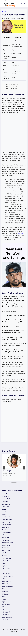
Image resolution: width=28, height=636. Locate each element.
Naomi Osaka (6, 604)
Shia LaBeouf (6, 612)
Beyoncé (20, 233)
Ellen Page (5, 560)
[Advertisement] (14, 132)
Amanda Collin (6, 499)
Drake (3, 596)
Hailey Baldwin (6, 581)
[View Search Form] (25, 3)
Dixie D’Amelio (6, 545)
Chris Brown (5, 530)
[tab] (12, 482)
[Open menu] (21, 3)
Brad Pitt (4, 514)
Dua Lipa (4, 555)
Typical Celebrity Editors (9, 18)
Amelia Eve (5, 501)
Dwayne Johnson (7, 558)
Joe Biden (5, 591)
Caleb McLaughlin (7, 519)
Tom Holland (5, 620)
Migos (3, 602)
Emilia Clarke (5, 568)
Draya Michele (6, 550)
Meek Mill (4, 599)
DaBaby (4, 535)
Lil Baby (4, 607)
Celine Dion (5, 527)
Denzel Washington (7, 542)
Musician (4, 11)
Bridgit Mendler (6, 517)
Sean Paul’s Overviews (12, 84)
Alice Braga (5, 496)
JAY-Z (3, 578)
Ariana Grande (6, 504)
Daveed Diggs (6, 537)
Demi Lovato (5, 540)
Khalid (3, 563)
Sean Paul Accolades (11, 86)
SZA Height (7, 471)
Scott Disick (5, 614)
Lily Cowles (5, 594)
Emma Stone (5, 573)
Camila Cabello (6, 524)
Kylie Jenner (5, 512)
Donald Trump (6, 548)
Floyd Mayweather (7, 576)
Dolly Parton (5, 553)
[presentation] (14, 461)
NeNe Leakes (6, 589)
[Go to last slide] (4, 467)
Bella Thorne (5, 506)
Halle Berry (5, 584)
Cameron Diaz (6, 522)
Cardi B (4, 509)
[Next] (24, 467)
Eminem (4, 571)
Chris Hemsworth (7, 532)
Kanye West (5, 494)
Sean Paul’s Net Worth (12, 88)
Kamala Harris (6, 609)
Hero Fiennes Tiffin (7, 586)
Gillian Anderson (7, 617)
